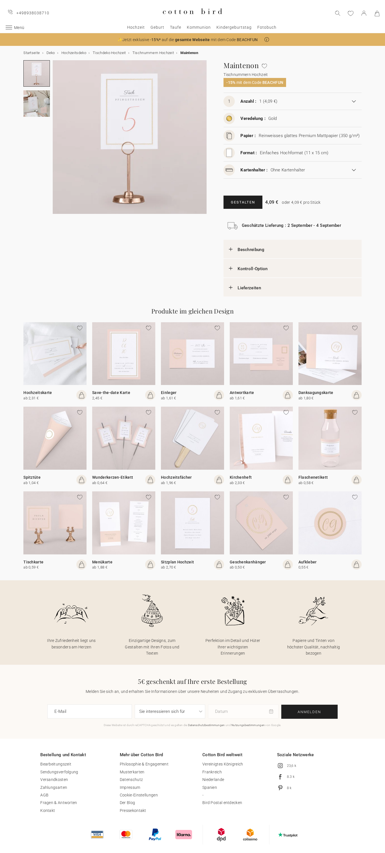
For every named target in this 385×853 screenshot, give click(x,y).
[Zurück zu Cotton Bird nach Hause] (192, 18)
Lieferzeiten (249, 287)
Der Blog (127, 802)
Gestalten (243, 202)
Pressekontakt (133, 810)
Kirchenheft (241, 477)
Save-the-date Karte (111, 392)
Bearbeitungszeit (55, 764)
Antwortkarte (242, 392)
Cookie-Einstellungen (139, 795)
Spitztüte (32, 477)
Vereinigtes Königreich (222, 764)
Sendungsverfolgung (59, 772)
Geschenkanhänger (248, 562)
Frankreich (212, 772)
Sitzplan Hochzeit (177, 562)
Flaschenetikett (313, 477)
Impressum (130, 787)
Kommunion (199, 27)
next (56, 140)
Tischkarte (33, 562)
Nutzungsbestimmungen (248, 725)
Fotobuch (266, 27)
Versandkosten (54, 779)
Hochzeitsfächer (176, 477)
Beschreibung (251, 249)
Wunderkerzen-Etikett (112, 477)
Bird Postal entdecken (222, 802)
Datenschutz (131, 779)
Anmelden (309, 712)
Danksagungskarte (315, 392)
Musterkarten (132, 772)
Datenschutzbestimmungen (206, 725)
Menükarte (102, 562)
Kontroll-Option (253, 268)
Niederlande (213, 779)
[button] (266, 39)
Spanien (209, 787)
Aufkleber (307, 562)
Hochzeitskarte (37, 392)
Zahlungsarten (53, 787)
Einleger (168, 392)
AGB (44, 795)
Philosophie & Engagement (144, 764)
